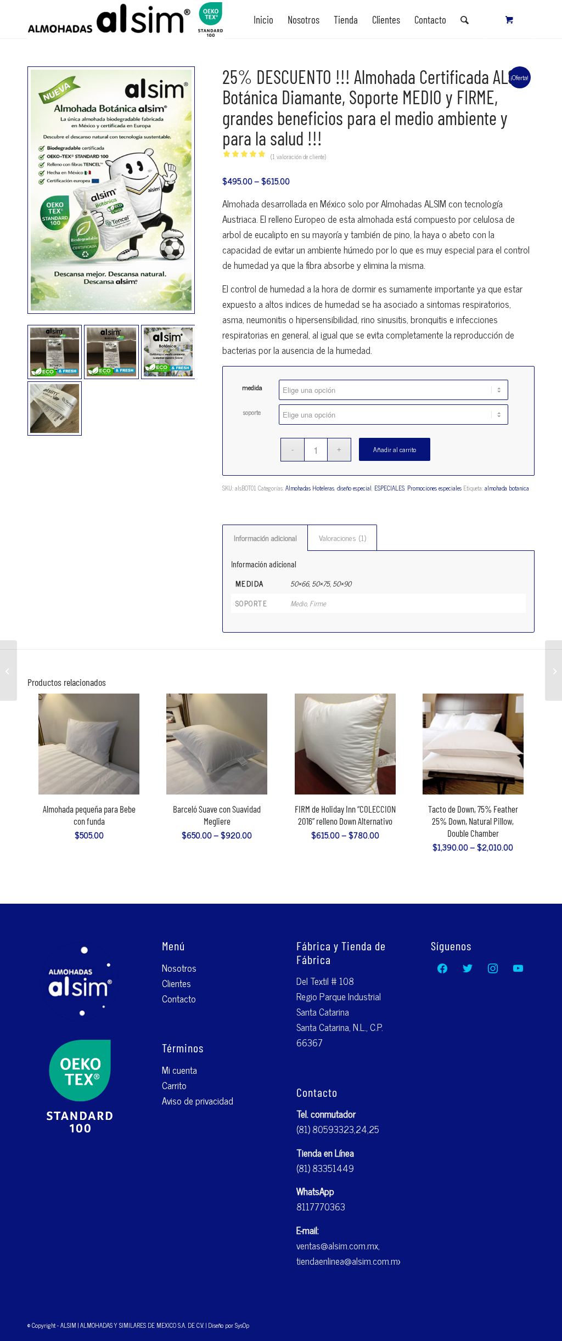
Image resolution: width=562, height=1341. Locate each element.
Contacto (179, 998)
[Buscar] (464, 20)
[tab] (265, 538)
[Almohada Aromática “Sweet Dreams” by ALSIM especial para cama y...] (8, 670)
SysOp (242, 1325)
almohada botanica (507, 488)
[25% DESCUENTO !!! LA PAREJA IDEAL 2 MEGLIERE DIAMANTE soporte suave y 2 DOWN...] (553, 670)
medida (252, 387)
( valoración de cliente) (298, 156)
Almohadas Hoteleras (309, 488)
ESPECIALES (389, 488)
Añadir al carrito (394, 449)
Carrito (174, 1085)
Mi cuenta (179, 1070)
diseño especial (354, 488)
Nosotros (179, 968)
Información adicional (265, 537)
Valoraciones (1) (342, 537)
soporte (252, 412)
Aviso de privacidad (197, 1100)
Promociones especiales (434, 488)
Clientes (176, 983)
